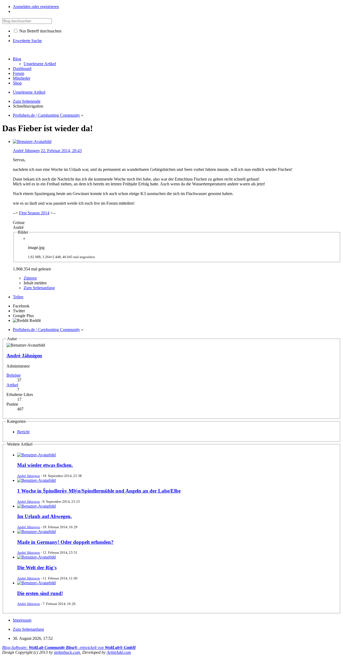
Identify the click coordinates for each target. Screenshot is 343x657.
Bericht (23, 432)
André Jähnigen (26, 150)
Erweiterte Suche (27, 40)
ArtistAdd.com (119, 652)
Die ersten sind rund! (40, 593)
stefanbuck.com (67, 652)
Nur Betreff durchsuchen (39, 31)
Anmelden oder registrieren (36, 6)
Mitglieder (21, 78)
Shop (17, 83)
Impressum (22, 620)
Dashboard (22, 68)
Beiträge (13, 375)
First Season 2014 (34, 213)
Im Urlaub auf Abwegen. (44, 516)
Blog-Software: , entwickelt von (69, 647)
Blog (17, 59)
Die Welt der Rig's (37, 567)
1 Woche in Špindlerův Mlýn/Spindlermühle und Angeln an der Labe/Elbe (99, 491)
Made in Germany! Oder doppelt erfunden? (65, 542)
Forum (18, 73)
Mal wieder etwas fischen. (45, 465)
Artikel (12, 385)
